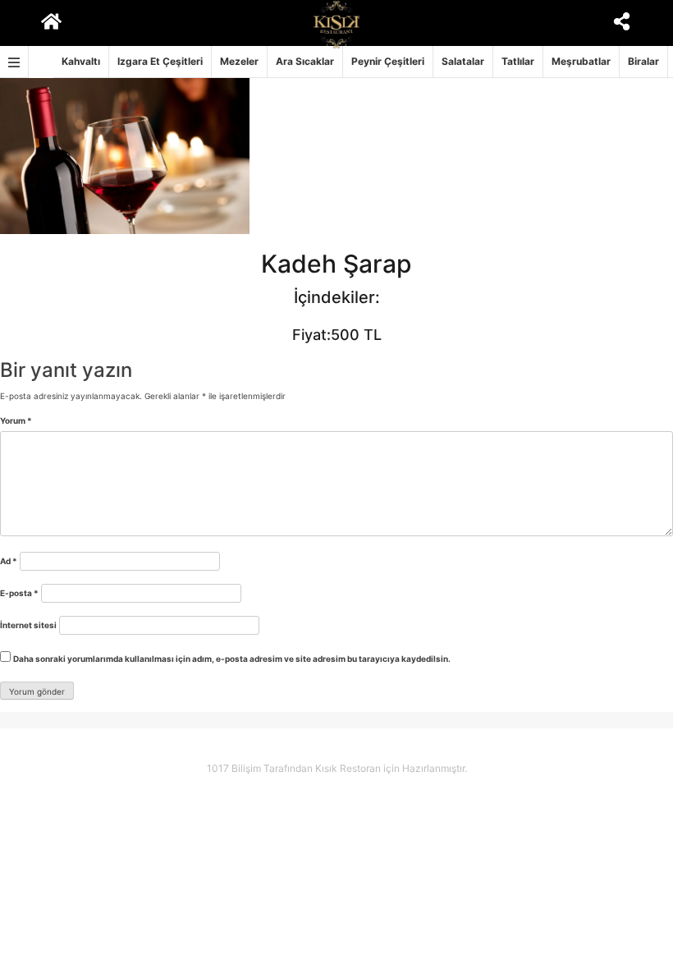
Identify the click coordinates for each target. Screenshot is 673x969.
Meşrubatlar (581, 61)
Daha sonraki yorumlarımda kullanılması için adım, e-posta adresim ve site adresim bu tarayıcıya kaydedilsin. (232, 659)
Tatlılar (517, 61)
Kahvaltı (81, 61)
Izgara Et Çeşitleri (160, 61)
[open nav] (14, 62)
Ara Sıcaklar (305, 61)
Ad (8, 561)
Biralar (643, 61)
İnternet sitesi (28, 625)
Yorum (16, 420)
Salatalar (463, 61)
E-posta (19, 593)
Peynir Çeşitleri (387, 61)
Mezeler (239, 61)
